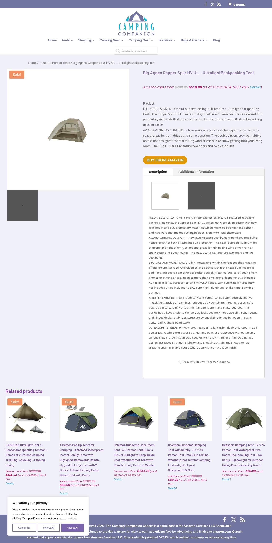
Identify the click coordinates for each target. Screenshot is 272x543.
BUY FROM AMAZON (165, 160)
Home (52, 40)
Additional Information (196, 172)
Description (158, 172)
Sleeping (84, 40)
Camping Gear (139, 40)
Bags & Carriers (192, 40)
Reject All (48, 527)
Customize (24, 527)
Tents (66, 40)
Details (255, 87)
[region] (48, 516)
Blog (216, 40)
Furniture (165, 40)
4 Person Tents (59, 63)
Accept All (72, 527)
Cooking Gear (110, 40)
